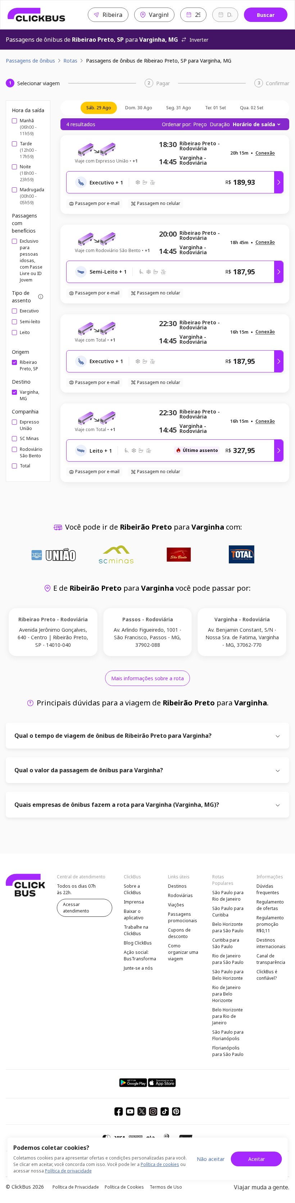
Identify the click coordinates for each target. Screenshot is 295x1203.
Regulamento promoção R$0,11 (270, 924)
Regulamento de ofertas (270, 905)
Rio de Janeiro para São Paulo (228, 959)
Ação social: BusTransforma (140, 955)
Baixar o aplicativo (134, 914)
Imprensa (134, 902)
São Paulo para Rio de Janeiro (228, 895)
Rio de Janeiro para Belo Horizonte (226, 993)
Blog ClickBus (138, 943)
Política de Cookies (124, 1187)
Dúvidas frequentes (268, 889)
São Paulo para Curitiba (228, 911)
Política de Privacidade (76, 1187)
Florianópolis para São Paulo (228, 1051)
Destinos (177, 886)
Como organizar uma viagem (183, 952)
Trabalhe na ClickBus (136, 930)
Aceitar (256, 1159)
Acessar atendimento (76, 907)
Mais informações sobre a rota (147, 678)
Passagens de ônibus (30, 60)
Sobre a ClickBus (132, 889)
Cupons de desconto (179, 933)
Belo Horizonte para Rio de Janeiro (227, 1016)
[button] (265, 153)
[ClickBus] (36, 15)
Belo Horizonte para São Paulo (228, 927)
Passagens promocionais (182, 917)
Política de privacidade (68, 1171)
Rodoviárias (180, 895)
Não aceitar (210, 1159)
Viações (176, 905)
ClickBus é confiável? (267, 975)
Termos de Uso (166, 1187)
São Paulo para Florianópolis (228, 1035)
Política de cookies (160, 1164)
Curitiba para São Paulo (225, 943)
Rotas (70, 60)
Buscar (265, 15)
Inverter (199, 39)
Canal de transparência (271, 959)
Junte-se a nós (138, 968)
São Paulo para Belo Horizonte (228, 975)
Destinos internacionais (271, 943)
